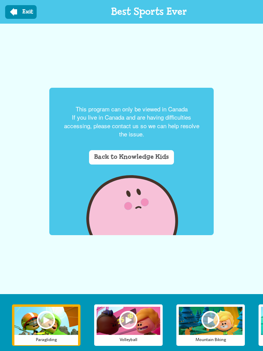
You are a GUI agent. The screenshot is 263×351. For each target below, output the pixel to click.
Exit (27, 12)
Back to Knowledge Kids (131, 157)
